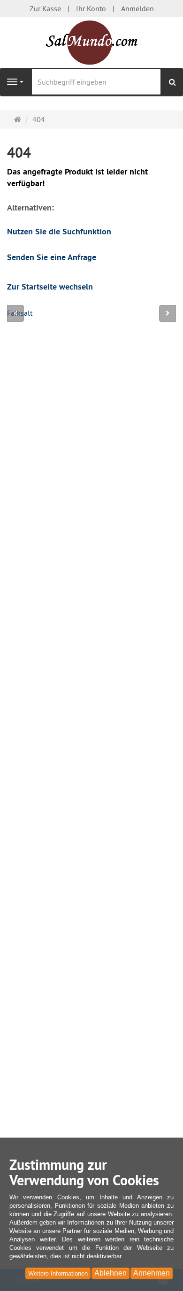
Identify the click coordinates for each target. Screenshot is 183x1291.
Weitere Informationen (58, 1273)
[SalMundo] (91, 42)
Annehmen (151, 1273)
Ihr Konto (91, 8)
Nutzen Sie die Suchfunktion (59, 231)
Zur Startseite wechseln (50, 286)
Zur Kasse (45, 8)
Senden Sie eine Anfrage (51, 257)
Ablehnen (110, 1273)
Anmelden (137, 8)
